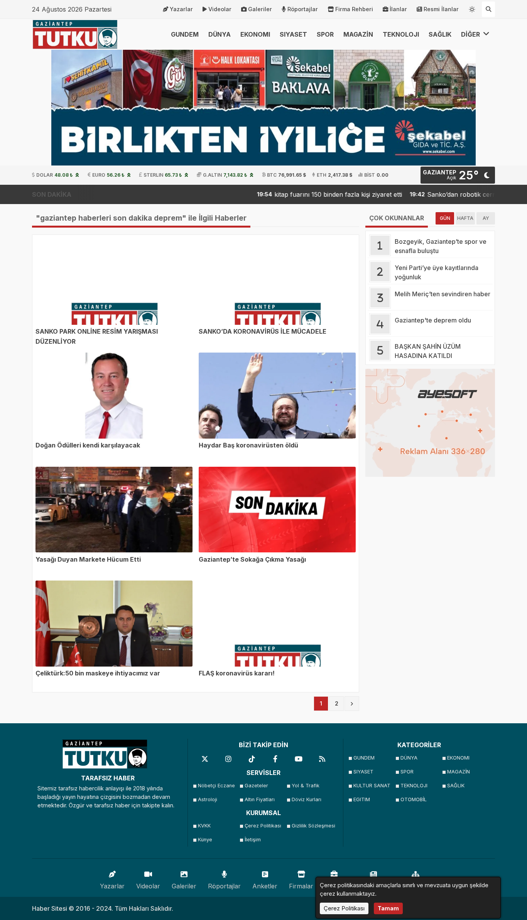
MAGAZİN (358, 34)
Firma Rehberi (354, 9)
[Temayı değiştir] (472, 7)
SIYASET (293, 34)
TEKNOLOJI (401, 34)
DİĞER (471, 34)
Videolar (219, 9)
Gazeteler (256, 785)
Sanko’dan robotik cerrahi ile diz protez (454, 194)
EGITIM (361, 799)
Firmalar (301, 886)
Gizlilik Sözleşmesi (313, 826)
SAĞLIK (440, 34)
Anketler (264, 886)
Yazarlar (181, 9)
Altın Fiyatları (260, 799)
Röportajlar (302, 9)
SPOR (325, 34)
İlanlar (398, 9)
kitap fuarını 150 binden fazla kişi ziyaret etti (307, 194)
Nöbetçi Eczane (216, 785)
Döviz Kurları (306, 799)
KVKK (204, 826)
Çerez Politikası (263, 826)
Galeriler (260, 9)
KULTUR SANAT (371, 785)
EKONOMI (255, 34)
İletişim (253, 839)
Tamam (388, 908)
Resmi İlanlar (441, 9)
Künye (205, 839)
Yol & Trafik (305, 785)
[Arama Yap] (488, 9)
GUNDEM (185, 34)
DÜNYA (219, 34)
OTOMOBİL (413, 799)
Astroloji (207, 799)
